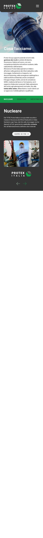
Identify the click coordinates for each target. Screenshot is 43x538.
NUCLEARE (8, 99)
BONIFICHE (21, 99)
